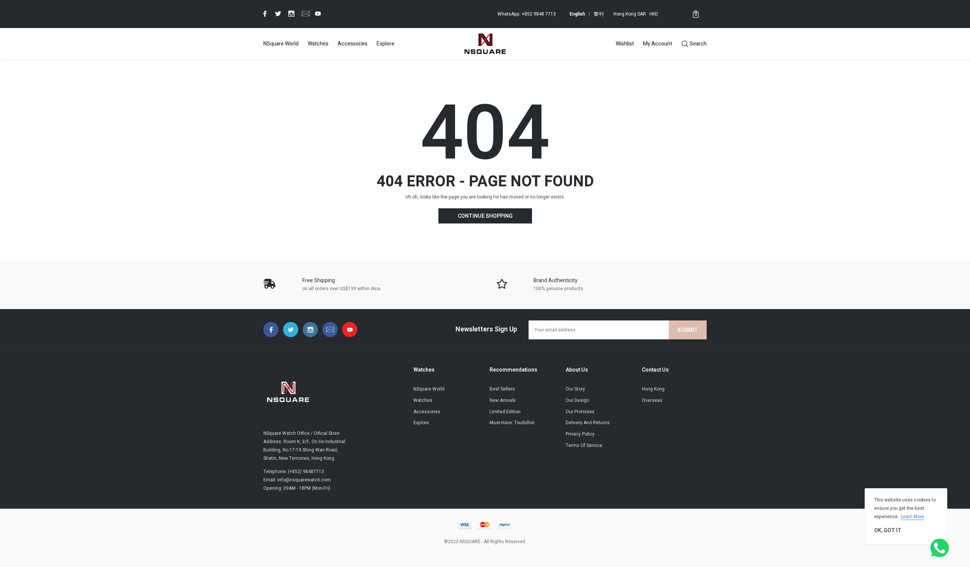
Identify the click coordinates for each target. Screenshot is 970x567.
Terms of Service (584, 445)
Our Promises (580, 411)
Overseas (652, 400)
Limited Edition (505, 411)
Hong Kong (653, 389)
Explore (385, 44)
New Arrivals (503, 400)
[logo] (485, 43)
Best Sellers (502, 389)
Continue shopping (485, 216)
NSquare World (281, 44)
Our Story (575, 389)
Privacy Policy (580, 434)
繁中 (598, 14)
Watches (318, 44)
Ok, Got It (887, 530)
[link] (263, 13)
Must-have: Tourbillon (512, 422)
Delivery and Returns (588, 422)
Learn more (912, 516)
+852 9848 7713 (539, 14)
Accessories (353, 44)
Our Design (577, 400)
